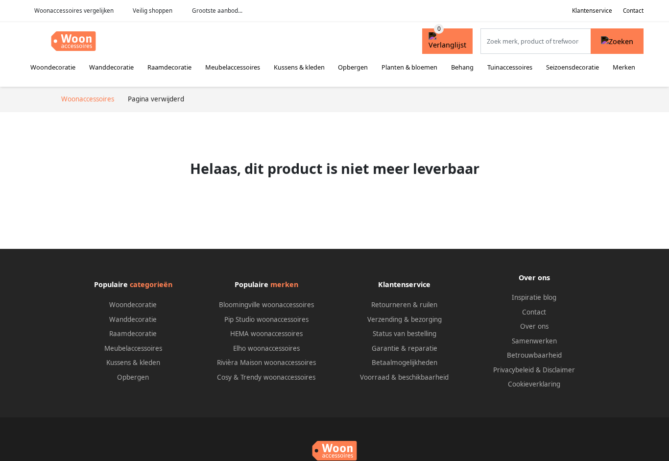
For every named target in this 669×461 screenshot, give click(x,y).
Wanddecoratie (111, 67)
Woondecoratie (52, 67)
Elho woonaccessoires (266, 348)
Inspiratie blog (534, 297)
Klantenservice (592, 10)
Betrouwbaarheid (534, 355)
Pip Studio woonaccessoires (266, 319)
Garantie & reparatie (404, 348)
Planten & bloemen (409, 67)
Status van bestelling (404, 333)
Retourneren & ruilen (404, 304)
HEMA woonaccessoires (266, 333)
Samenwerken (534, 341)
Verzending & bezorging (404, 319)
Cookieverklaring (534, 384)
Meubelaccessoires (232, 67)
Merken (624, 67)
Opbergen (353, 67)
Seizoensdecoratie (572, 67)
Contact (633, 10)
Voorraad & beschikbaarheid (404, 377)
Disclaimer (559, 369)
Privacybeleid (513, 369)
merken (284, 284)
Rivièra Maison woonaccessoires (266, 362)
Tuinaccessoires (509, 67)
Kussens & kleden (299, 67)
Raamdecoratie (169, 67)
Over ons (534, 326)
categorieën (151, 284)
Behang (462, 67)
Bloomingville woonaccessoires (266, 304)
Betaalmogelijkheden (404, 362)
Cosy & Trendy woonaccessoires (266, 377)
